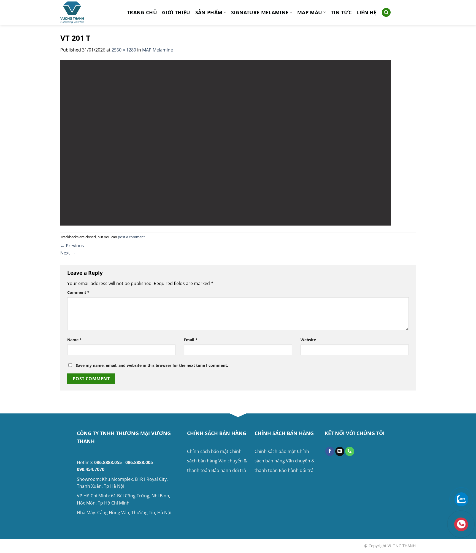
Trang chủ (142, 12)
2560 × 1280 (124, 50)
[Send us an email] (339, 451)
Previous (72, 246)
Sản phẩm (209, 12)
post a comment (131, 236)
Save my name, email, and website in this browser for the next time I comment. (152, 365)
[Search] (386, 12)
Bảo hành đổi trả (228, 470)
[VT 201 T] (225, 142)
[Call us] (349, 451)
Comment (78, 292)
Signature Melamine (259, 12)
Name (74, 339)
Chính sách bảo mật (207, 451)
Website (308, 339)
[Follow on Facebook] (329, 451)
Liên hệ (366, 12)
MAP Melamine (157, 50)
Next (67, 253)
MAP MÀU (309, 12)
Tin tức (341, 12)
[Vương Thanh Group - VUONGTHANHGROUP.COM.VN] (89, 12)
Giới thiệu (176, 12)
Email (191, 339)
